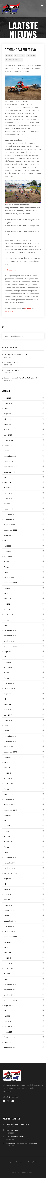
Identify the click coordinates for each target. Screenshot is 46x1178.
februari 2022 (9, 567)
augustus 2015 (10, 942)
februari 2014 (9, 1037)
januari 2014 (9, 1042)
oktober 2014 (9, 995)
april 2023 (8, 493)
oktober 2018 (9, 746)
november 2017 (10, 799)
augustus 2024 (10, 414)
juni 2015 (7, 952)
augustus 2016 (10, 878)
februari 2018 (9, 789)
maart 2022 (8, 562)
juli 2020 (7, 657)
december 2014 (10, 984)
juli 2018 (7, 762)
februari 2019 (9, 725)
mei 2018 (7, 773)
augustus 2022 (10, 535)
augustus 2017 (10, 815)
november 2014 (10, 989)
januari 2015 (9, 979)
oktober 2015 (9, 931)
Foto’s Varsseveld (11, 362)
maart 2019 (8, 720)
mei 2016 (7, 894)
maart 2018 (8, 783)
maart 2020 (8, 673)
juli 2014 (7, 1011)
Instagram (9, 311)
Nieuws (32, 56)
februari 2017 (9, 847)
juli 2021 (7, 593)
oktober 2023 (9, 461)
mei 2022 (7, 551)
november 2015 (10, 926)
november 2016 (10, 863)
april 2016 (8, 900)
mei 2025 (7, 398)
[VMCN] (11, 8)
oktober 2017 (9, 805)
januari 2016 (9, 916)
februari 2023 (9, 503)
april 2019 (8, 715)
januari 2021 (9, 625)
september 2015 (10, 937)
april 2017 (8, 836)
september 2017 (10, 810)
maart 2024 (8, 440)
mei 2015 (7, 958)
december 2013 (10, 1048)
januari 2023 (9, 509)
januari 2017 (9, 852)
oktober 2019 (9, 688)
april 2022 (8, 556)
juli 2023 (7, 477)
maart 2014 (8, 1032)
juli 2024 (7, 419)
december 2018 (10, 736)
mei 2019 (7, 709)
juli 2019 (7, 699)
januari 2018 (9, 794)
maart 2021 (8, 614)
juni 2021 (7, 599)
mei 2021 (7, 604)
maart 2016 (8, 905)
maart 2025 (8, 403)
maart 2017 (8, 842)
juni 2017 (7, 826)
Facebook (27, 308)
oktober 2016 (9, 868)
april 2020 (8, 667)
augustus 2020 (10, 651)
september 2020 (10, 646)
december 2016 (10, 857)
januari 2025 (9, 408)
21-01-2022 (20, 56)
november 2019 (10, 683)
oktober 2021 (9, 577)
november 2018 (10, 741)
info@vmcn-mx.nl (12, 1097)
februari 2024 (9, 445)
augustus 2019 (10, 694)
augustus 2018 (10, 757)
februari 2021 (9, 620)
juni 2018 (7, 768)
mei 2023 (7, 488)
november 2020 (10, 635)
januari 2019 (9, 731)
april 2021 (8, 609)
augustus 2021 (10, 588)
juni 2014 (7, 1016)
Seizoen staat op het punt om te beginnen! (20, 378)
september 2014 (10, 1000)
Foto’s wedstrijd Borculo (13, 370)
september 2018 (10, 752)
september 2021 (10, 583)
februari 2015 (9, 974)
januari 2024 (9, 451)
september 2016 (10, 873)
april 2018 (8, 778)
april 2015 (8, 963)
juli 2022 (7, 540)
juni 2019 (7, 704)
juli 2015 (7, 947)
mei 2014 (7, 1021)
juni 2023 (7, 482)
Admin (9, 56)
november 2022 (10, 519)
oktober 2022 (9, 525)
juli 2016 (7, 884)
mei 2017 (7, 831)
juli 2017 (7, 820)
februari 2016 (9, 910)
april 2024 (8, 435)
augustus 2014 (10, 1005)
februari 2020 (9, 678)
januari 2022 (9, 572)
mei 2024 (7, 430)
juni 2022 (7, 546)
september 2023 (10, 466)
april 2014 (8, 1026)
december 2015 (10, 921)
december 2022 (10, 514)
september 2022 (10, 530)
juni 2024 (7, 424)
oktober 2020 (9, 641)
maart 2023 (8, 498)
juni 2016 (7, 889)
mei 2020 (7, 662)
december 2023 (10, 456)
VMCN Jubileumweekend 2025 (15, 354)
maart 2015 (8, 968)
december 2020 (10, 630)
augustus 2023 (10, 472)
